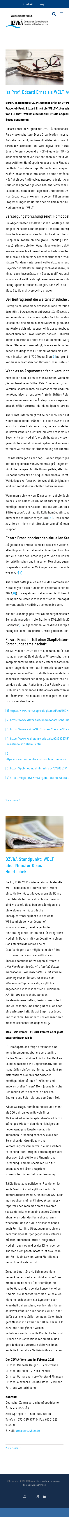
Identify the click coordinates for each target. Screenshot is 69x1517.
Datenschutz (43, 1481)
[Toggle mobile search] (54, 14)
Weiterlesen (12, 800)
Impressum (56, 1481)
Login (43, 4)
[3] (54, 356)
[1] (7, 710)
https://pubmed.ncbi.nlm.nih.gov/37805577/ (38, 768)
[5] (20, 573)
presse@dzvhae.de (27, 1430)
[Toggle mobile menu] (62, 14)
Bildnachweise (39, 1484)
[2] (8, 720)
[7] (21, 625)
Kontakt (27, 1484)
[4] (51, 518)
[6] (14, 593)
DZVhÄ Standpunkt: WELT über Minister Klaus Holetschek (30, 865)
